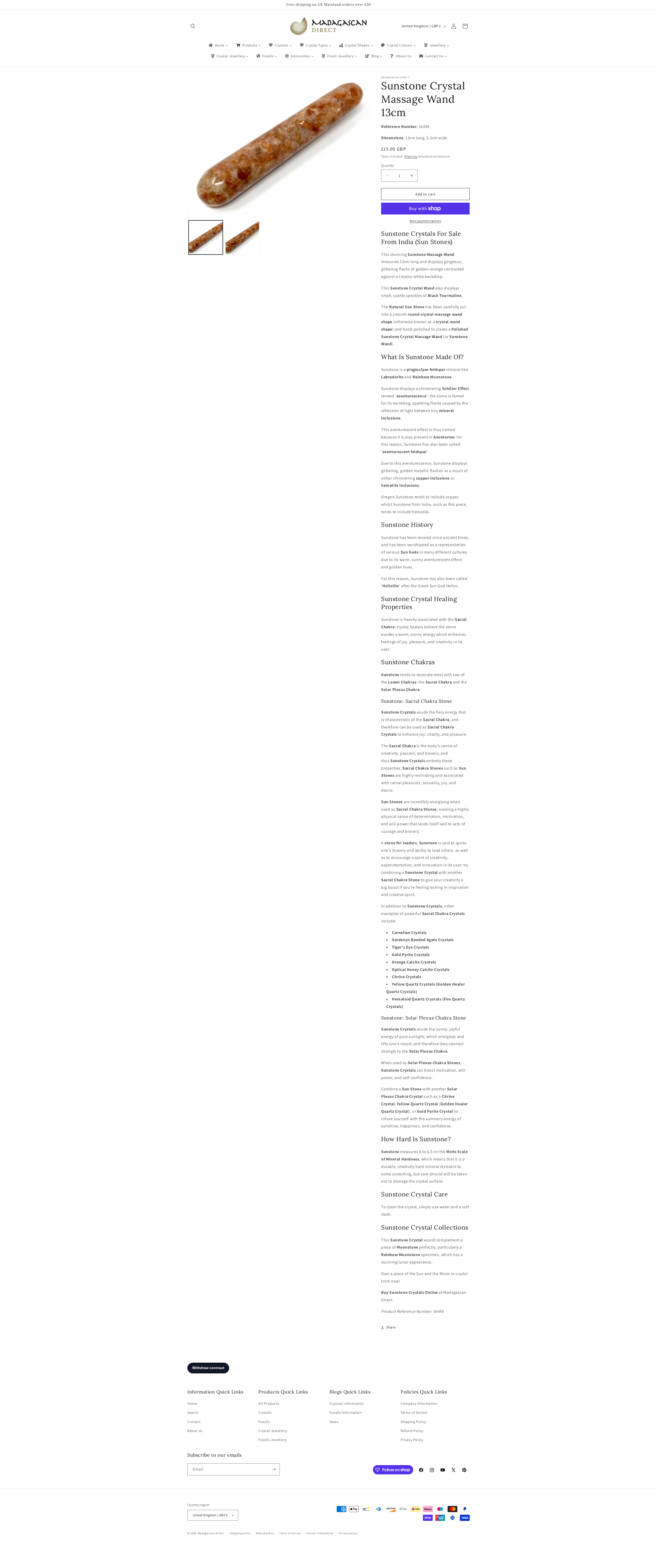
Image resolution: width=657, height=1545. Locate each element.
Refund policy (265, 1533)
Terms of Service (414, 1412)
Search (193, 1412)
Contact (193, 1421)
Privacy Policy (412, 1439)
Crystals (265, 1412)
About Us (195, 1430)
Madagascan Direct (211, 1533)
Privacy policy (348, 1533)
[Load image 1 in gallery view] (206, 237)
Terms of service (290, 1533)
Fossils (264, 1421)
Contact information (320, 1533)
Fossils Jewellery (272, 1439)
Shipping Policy (413, 1421)
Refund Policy (412, 1430)
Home (192, 1403)
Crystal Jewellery (272, 1430)
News (334, 1421)
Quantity (387, 165)
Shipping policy (240, 1533)
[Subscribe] (273, 1469)
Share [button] (391, 1327)
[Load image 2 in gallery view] (242, 237)
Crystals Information (347, 1403)
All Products (268, 1403)
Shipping (410, 156)
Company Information (419, 1403)
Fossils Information (346, 1412)
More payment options (425, 221)
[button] (193, 26)
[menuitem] (218, 45)
